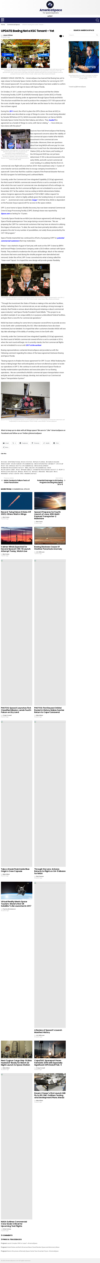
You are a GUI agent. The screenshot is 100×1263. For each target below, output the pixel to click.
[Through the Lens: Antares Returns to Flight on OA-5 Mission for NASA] (50, 794)
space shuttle (16, 466)
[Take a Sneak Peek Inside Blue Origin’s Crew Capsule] (16, 794)
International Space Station (20, 462)
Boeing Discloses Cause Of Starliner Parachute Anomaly (48, 547)
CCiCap (60, 464)
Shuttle (28, 472)
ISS (22, 474)
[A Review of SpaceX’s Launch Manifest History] (50, 955)
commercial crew (44, 468)
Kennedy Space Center (10, 474)
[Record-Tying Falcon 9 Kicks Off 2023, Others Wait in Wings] (16, 501)
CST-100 (5, 466)
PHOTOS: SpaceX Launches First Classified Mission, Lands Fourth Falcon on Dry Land (16, 710)
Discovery (6, 464)
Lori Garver (17, 464)
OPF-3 (62, 470)
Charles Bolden (53, 462)
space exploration (9, 472)
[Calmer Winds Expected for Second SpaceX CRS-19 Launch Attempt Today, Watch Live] (16, 536)
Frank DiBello (27, 470)
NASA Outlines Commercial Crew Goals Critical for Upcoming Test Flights (14, 1223)
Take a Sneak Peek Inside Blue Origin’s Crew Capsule (15, 870)
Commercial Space (21, 489)
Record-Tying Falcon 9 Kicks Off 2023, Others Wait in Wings (16, 513)
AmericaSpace (31, 474)
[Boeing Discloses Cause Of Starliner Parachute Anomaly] (50, 536)
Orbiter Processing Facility (13, 468)
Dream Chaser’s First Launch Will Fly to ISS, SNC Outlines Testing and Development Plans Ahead (49, 1095)
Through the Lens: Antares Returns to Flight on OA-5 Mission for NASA (50, 871)
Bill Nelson (30, 468)
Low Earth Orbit (8, 470)
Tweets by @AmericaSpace (77, 87)
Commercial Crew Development (36, 466)
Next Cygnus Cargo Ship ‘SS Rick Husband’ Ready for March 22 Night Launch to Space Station (16, 1062)
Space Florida (39, 462)
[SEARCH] (97, 20)
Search (97, 35)
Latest (50, 16)
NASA (21, 472)
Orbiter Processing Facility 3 (46, 470)
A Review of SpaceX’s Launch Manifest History (48, 1031)
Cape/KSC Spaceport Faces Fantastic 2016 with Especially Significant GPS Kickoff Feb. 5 (48, 1062)
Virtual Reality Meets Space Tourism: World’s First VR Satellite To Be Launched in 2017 (16, 903)
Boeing (42, 472)
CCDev (4, 462)
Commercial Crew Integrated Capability (40, 464)
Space (35, 472)
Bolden (50, 472)
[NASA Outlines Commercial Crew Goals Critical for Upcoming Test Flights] (16, 1146)
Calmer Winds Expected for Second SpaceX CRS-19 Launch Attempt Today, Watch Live (16, 549)
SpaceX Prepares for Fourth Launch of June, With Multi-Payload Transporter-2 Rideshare (47, 515)
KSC (56, 472)
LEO (18, 470)
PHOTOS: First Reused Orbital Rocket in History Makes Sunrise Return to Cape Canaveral (49, 710)
